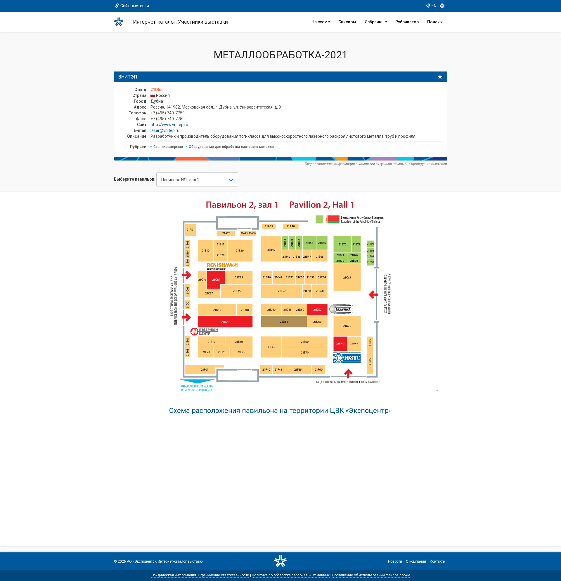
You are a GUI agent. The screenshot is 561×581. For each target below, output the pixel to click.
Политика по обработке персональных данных (291, 575)
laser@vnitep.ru (164, 130)
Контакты (438, 561)
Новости (395, 561)
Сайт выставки (134, 6)
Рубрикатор (407, 22)
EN (434, 6)
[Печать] (442, 6)
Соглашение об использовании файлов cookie (371, 575)
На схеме (320, 22)
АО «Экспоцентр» (141, 561)
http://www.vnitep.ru (169, 124)
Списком (347, 22)
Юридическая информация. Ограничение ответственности (200, 575)
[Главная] (121, 22)
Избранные (376, 22)
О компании (416, 561)
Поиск (433, 22)
